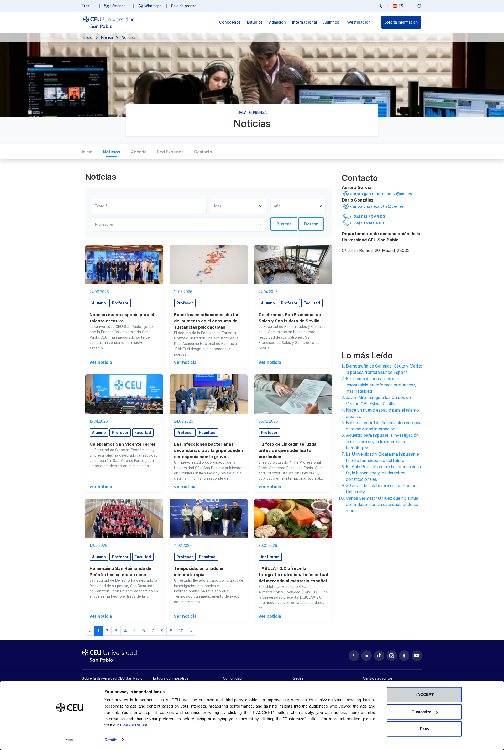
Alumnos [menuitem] (331, 22)
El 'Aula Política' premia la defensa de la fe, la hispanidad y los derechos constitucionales (383, 473)
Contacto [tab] (203, 151)
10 (181, 630)
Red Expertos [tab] (170, 151)
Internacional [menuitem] (304, 22)
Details (110, 739)
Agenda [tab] (138, 151)
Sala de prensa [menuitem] (183, 6)
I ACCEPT (425, 694)
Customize (421, 711)
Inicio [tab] (87, 151)
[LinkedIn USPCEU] (366, 655)
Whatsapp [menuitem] (153, 6)
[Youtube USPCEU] (417, 655)
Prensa (107, 37)
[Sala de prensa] (382, 301)
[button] (380, 6)
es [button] (401, 6)
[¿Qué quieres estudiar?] (419, 6)
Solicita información (401, 22)
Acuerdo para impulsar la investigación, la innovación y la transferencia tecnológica (383, 441)
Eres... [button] (87, 6)
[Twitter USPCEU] (354, 655)
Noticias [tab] (111, 151)
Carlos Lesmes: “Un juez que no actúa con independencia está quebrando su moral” (382, 504)
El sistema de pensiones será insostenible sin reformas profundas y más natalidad (381, 385)
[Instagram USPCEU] (391, 655)
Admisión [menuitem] (277, 22)
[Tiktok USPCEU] (379, 655)
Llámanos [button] (117, 6)
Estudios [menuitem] (255, 22)
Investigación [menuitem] (358, 22)
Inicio (87, 37)
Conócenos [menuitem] (230, 22)
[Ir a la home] (109, 22)
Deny (424, 729)
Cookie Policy (134, 725)
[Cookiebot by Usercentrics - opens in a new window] (70, 740)
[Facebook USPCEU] (404, 655)
